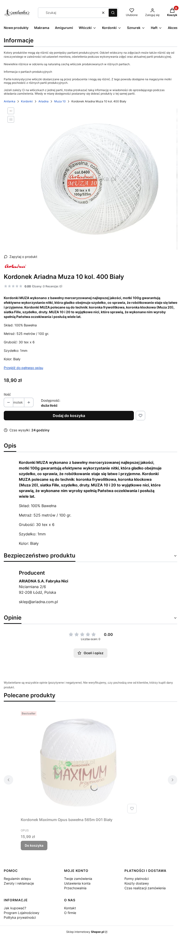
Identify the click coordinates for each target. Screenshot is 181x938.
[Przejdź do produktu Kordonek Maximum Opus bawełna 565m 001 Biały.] (80, 762)
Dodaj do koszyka (69, 415)
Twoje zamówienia (78, 879)
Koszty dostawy (136, 883)
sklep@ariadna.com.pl (38, 601)
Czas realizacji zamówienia (145, 888)
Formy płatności (136, 879)
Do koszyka (34, 845)
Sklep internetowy (85, 932)
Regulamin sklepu (17, 879)
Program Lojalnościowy (21, 913)
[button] (113, 13)
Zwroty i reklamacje (19, 883)
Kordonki (27, 101)
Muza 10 (60, 101)
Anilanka (9, 101)
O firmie (70, 913)
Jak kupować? (15, 908)
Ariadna (43, 101)
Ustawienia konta (77, 883)
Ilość (7, 394)
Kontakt (70, 908)
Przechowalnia (75, 888)
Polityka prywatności (20, 917)
